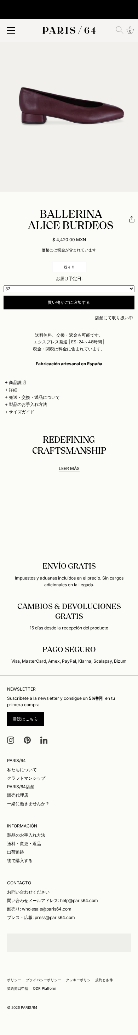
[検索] (119, 30)
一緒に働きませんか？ (28, 803)
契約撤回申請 (17, 988)
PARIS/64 (29, 1007)
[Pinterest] (27, 739)
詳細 (13, 390)
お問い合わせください (28, 892)
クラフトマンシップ (26, 778)
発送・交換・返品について (34, 397)
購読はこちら (26, 718)
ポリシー (14, 980)
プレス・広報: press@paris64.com (41, 917)
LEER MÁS (69, 468)
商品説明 (17, 382)
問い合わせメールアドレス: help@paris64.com (52, 900)
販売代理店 (17, 795)
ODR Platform (44, 988)
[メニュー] (11, 30)
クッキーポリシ (78, 980)
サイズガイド (21, 411)
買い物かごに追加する (69, 302)
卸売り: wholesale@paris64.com (39, 909)
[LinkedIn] (43, 739)
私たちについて (22, 769)
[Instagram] (10, 739)
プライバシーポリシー (43, 980)
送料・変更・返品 (24, 843)
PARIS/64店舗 (20, 786)
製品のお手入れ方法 (28, 404)
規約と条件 (104, 980)
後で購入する (20, 860)
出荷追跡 (15, 852)
